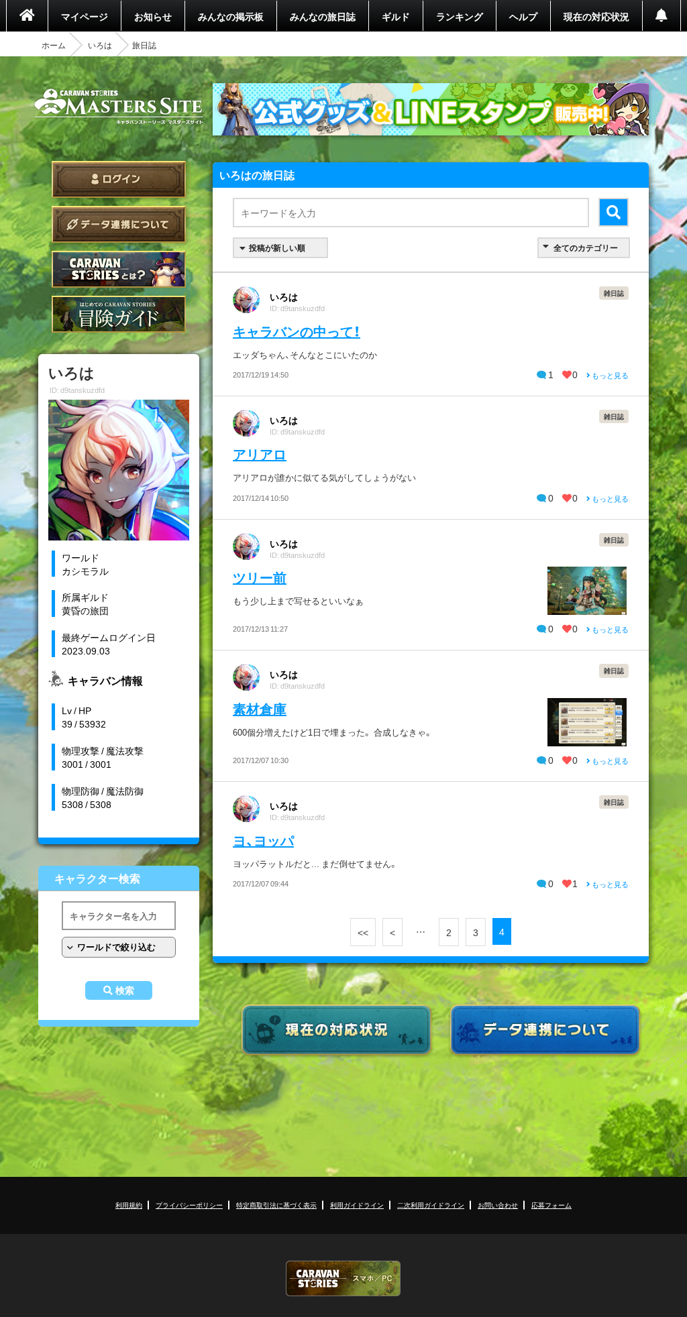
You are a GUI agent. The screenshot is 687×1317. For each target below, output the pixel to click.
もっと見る (609, 375)
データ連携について (119, 224)
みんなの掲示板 (231, 16)
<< (363, 932)
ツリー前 (259, 577)
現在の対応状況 (596, 16)
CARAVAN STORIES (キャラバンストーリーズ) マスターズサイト (119, 106)
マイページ (84, 16)
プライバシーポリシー (189, 1205)
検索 (124, 990)
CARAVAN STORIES (343, 1278)
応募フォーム (551, 1205)
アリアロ (259, 453)
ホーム (54, 45)
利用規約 (128, 1205)
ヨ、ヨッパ (263, 840)
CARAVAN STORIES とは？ (119, 269)
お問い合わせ (498, 1205)
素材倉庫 (259, 708)
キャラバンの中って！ (296, 331)
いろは (100, 45)
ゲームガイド (119, 314)
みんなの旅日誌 (323, 16)
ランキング (459, 16)
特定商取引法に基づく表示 (276, 1205)
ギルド (396, 16)
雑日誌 (614, 293)
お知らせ (153, 16)
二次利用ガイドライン (430, 1205)
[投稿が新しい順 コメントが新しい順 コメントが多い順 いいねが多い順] (280, 247)
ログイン (119, 179)
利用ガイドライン (357, 1205)
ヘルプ (523, 16)
